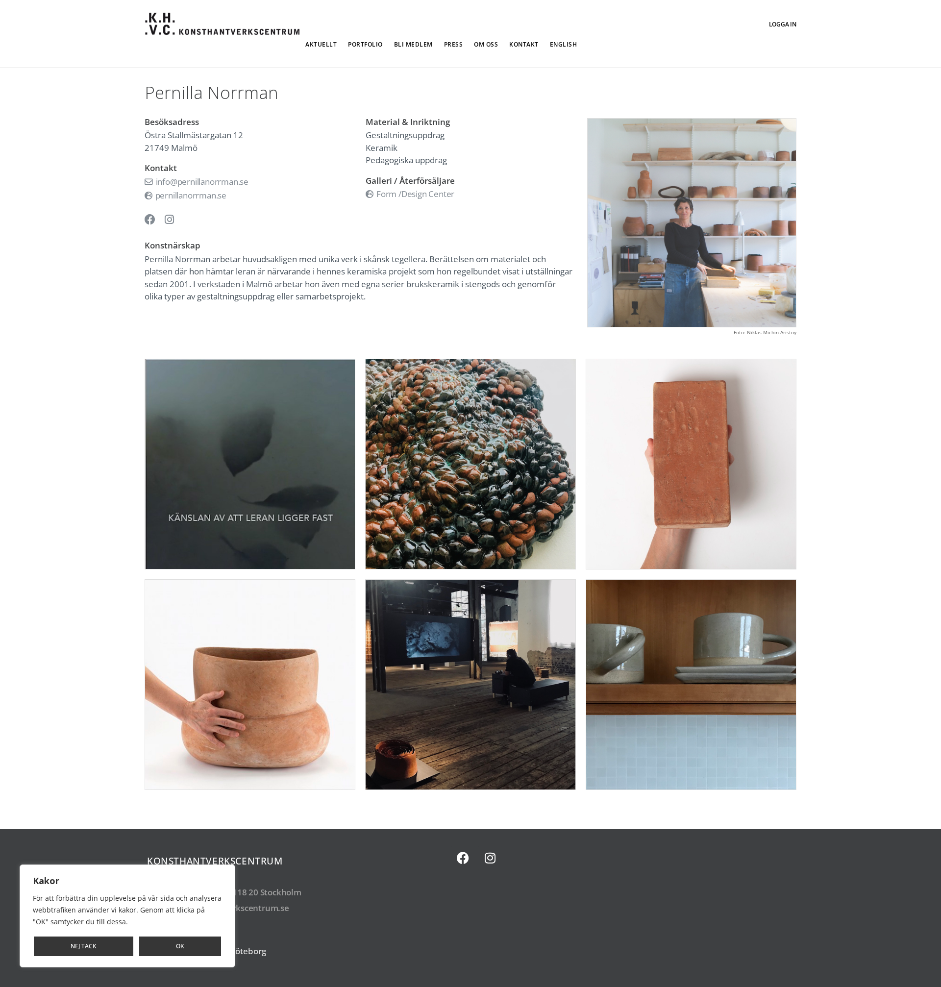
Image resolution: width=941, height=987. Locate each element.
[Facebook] (463, 858)
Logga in (782, 24)
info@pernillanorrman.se (201, 181)
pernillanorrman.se (189, 195)
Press (453, 44)
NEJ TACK (84, 946)
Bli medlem (413, 44)
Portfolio (365, 44)
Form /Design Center (414, 193)
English (563, 44)
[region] (127, 915)
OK (180, 946)
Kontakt (524, 44)
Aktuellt (321, 44)
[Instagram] (490, 858)
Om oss (486, 44)
